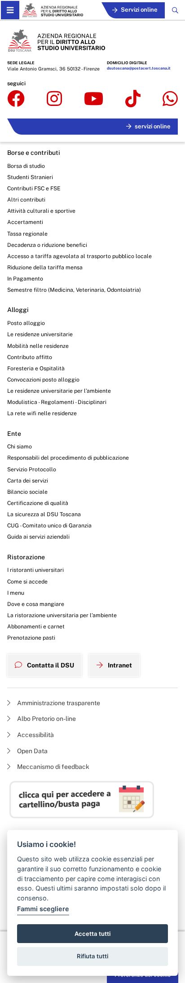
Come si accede (27, 581)
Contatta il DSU (50, 665)
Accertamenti (25, 222)
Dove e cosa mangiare (35, 604)
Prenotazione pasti (31, 637)
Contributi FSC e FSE (34, 188)
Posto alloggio (26, 323)
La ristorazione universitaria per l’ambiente (62, 615)
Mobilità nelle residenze (38, 345)
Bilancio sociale (27, 491)
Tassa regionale (27, 233)
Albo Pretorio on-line (46, 718)
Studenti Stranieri (30, 177)
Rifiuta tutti (92, 956)
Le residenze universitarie (40, 334)
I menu (15, 592)
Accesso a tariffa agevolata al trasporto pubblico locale (79, 256)
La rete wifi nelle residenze (42, 413)
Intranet (119, 665)
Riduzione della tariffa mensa (45, 267)
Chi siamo (19, 446)
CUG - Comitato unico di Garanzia (49, 525)
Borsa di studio (26, 165)
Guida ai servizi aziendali (38, 536)
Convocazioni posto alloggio (43, 379)
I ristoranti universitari (35, 569)
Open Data (32, 751)
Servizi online (139, 9)
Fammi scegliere (43, 909)
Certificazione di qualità (37, 503)
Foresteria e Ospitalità (36, 368)
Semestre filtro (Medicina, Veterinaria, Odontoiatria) (74, 289)
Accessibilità (35, 734)
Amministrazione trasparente (58, 703)
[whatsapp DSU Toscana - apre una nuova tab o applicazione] (170, 99)
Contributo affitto (29, 357)
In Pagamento (25, 278)
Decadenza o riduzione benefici (47, 244)
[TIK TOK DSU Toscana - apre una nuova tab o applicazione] (133, 99)
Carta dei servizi (27, 480)
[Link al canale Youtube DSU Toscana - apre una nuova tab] (93, 99)
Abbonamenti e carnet (36, 626)
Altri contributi (26, 199)
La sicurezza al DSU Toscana (44, 514)
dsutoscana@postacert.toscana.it (139, 68)
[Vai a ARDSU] (52, 10)
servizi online (153, 126)
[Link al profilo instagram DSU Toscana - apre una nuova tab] (54, 99)
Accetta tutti (92, 933)
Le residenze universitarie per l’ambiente (59, 390)
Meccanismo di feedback (52, 766)
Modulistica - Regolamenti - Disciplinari (56, 402)
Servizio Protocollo (31, 469)
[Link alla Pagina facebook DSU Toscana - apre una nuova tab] (16, 99)
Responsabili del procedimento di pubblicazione (68, 457)
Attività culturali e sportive (41, 210)
